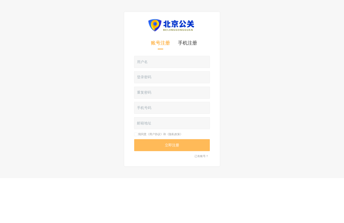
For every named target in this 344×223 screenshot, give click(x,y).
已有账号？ (201, 156)
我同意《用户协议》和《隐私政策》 (160, 134)
